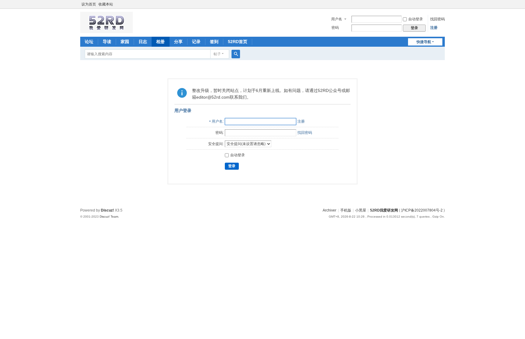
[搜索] (236, 54)
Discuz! (107, 210)
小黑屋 (360, 210)
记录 (196, 41)
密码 (335, 27)
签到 (214, 41)
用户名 (336, 19)
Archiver (329, 210)
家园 (125, 41)
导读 (107, 41)
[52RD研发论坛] (106, 30)
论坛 (89, 41)
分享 (178, 41)
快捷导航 (424, 42)
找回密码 (437, 19)
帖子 (217, 54)
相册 (160, 41)
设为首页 (88, 4)
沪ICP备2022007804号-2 (422, 210)
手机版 (345, 210)
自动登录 (415, 19)
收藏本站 (105, 4)
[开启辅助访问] (443, 4)
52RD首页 (237, 41)
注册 (433, 27)
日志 (143, 41)
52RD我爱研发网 (384, 210)
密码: (219, 133)
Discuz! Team (109, 216)
